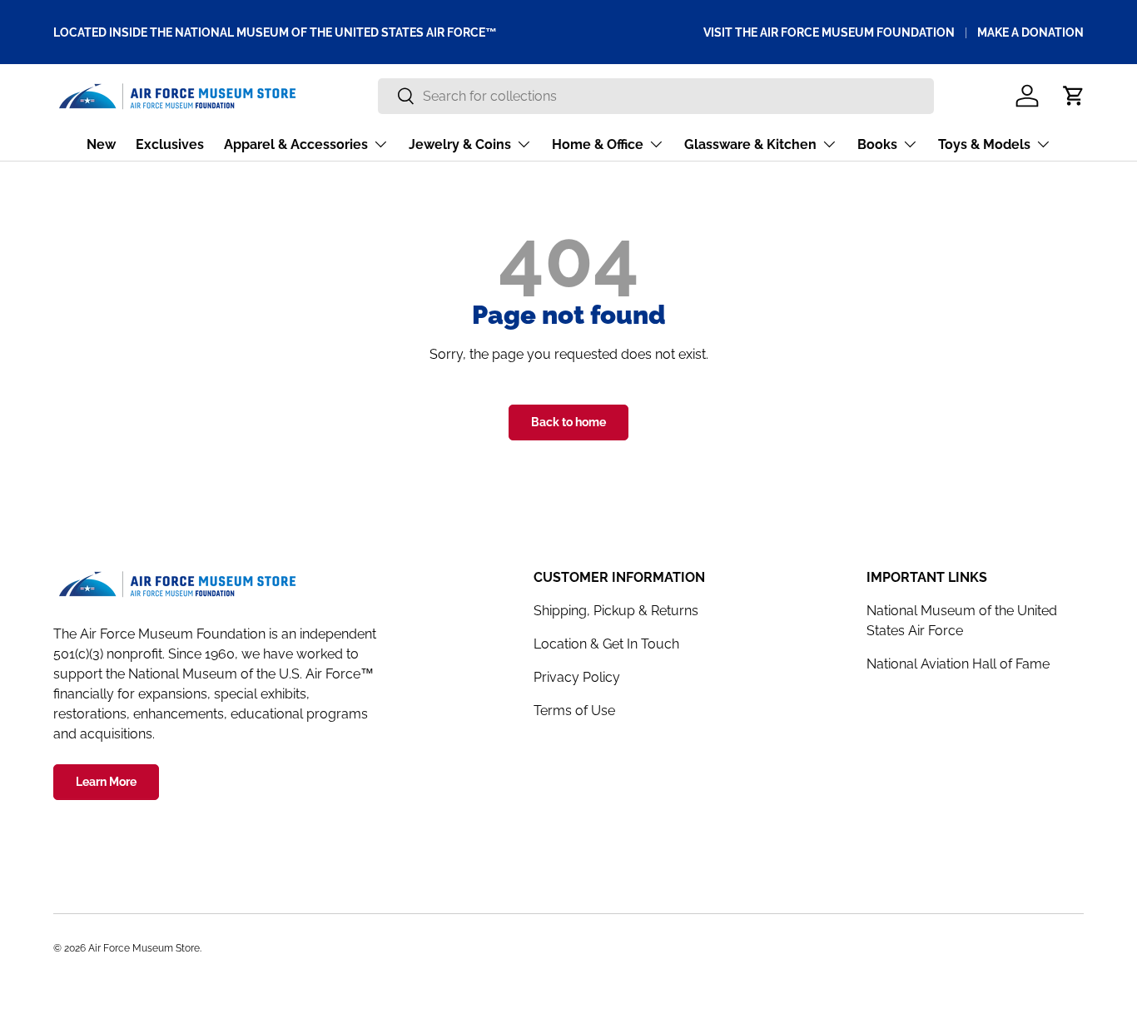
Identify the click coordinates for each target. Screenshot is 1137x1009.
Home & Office (597, 144)
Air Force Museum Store (144, 948)
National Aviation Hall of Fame (958, 664)
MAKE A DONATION (1030, 32)
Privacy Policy (577, 677)
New (101, 144)
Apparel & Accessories (296, 144)
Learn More (106, 781)
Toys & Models (984, 144)
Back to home (568, 422)
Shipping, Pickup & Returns (616, 611)
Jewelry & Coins (460, 144)
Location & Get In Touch (606, 644)
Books (877, 144)
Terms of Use (574, 710)
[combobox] (655, 96)
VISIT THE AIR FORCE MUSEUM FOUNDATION (829, 32)
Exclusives (170, 144)
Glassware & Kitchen (750, 144)
